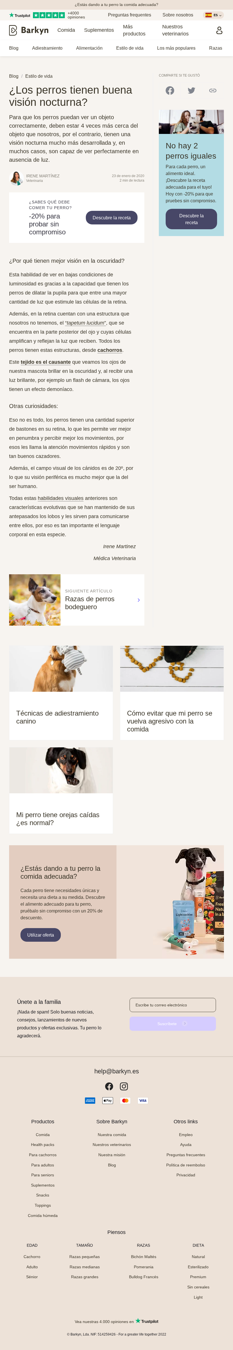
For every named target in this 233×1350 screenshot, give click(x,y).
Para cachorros (43, 1155)
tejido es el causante (46, 362)
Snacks (42, 1195)
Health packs (42, 1144)
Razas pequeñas (84, 1256)
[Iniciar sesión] (219, 30)
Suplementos (99, 30)
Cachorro (32, 1256)
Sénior (32, 1277)
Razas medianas (85, 1267)
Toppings (43, 1205)
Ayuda (186, 1144)
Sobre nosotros (178, 14)
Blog (13, 48)
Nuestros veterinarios (175, 30)
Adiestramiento (47, 48)
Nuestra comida (112, 1134)
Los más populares (176, 48)
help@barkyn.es (116, 1071)
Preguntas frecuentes (186, 1155)
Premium (198, 1277)
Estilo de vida (129, 48)
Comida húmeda (43, 1215)
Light (198, 1297)
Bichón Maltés (143, 1256)
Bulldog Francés (143, 1277)
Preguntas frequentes (129, 14)
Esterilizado (198, 1267)
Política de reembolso (185, 1165)
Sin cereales (198, 1287)
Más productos (134, 30)
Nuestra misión (111, 1155)
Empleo (186, 1134)
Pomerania (143, 1267)
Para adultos (42, 1165)
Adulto (32, 1267)
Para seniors (42, 1175)
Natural (198, 1256)
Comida (66, 30)
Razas (215, 48)
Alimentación (89, 48)
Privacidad (185, 1175)
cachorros (109, 350)
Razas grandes (84, 1277)
